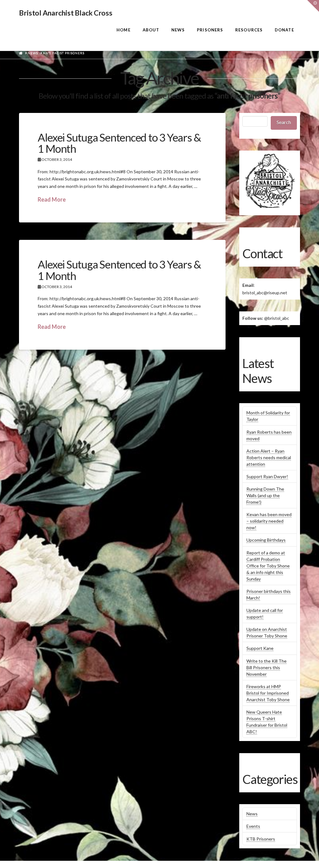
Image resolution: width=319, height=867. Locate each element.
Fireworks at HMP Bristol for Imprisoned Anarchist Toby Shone (268, 693)
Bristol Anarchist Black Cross (65, 12)
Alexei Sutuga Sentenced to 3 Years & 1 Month (119, 143)
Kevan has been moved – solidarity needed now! (269, 521)
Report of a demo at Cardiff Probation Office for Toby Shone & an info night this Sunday (268, 565)
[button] (313, 6)
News (252, 813)
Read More (52, 199)
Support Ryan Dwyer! (267, 476)
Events (253, 826)
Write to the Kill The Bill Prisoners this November (266, 667)
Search (284, 122)
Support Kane (260, 648)
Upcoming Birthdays (266, 540)
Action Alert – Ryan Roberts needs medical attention (268, 457)
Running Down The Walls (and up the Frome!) (265, 495)
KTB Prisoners (260, 838)
